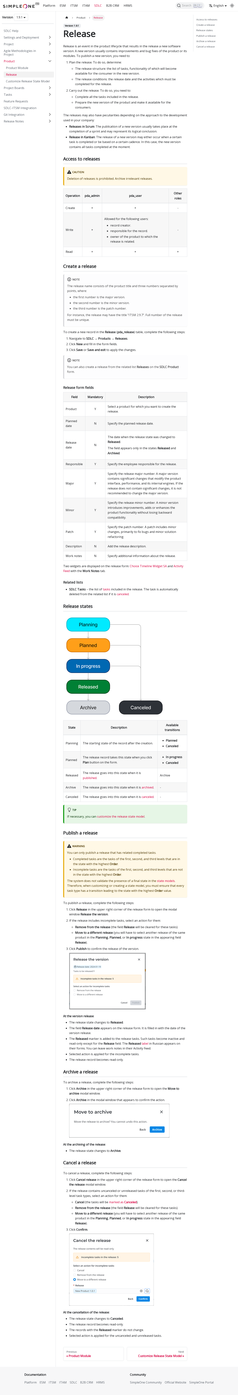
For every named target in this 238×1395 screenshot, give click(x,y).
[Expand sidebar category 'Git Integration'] (50, 114)
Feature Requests (16, 101)
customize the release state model (120, 816)
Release (11, 74)
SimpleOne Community (146, 1382)
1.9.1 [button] (19, 17)
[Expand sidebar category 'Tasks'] (50, 94)
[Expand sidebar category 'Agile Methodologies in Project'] (50, 52)
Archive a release (206, 41)
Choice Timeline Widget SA (148, 566)
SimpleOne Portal (201, 1382)
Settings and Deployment (21, 37)
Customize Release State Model (28, 81)
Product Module (17, 68)
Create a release (205, 25)
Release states (204, 30)
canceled (123, 594)
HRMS (128, 6)
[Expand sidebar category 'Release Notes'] (50, 121)
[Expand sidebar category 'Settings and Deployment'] (50, 37)
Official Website (175, 1382)
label (145, 1043)
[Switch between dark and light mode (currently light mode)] (232, 6)
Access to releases (206, 19)
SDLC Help (11, 31)
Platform (49, 6)
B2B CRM (112, 6)
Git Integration (14, 114)
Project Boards (14, 88)
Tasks (8, 94)
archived (147, 787)
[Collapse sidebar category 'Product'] (50, 61)
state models (166, 881)
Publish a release (206, 35)
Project (9, 44)
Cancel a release (205, 46)
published (90, 778)
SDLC (98, 6)
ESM (63, 6)
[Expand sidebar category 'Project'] (50, 44)
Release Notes (14, 121)
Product (9, 61)
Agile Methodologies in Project (20, 52)
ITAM (86, 6)
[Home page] (66, 18)
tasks (106, 589)
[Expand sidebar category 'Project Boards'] (50, 88)
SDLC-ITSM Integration (20, 108)
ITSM (74, 6)
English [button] (218, 6)
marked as (123, 1202)
